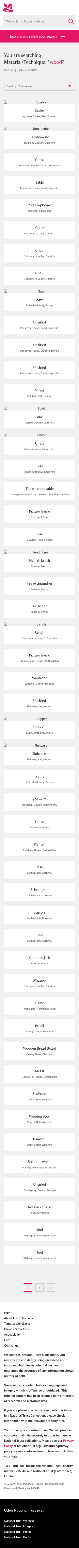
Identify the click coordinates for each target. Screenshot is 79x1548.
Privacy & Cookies (16, 1329)
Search (71, 19)
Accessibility (12, 1334)
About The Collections (18, 1318)
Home (8, 1312)
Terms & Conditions (17, 1323)
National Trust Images (18, 1526)
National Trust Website (19, 1520)
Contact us (11, 1345)
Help (7, 1340)
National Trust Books (18, 1537)
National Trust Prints (17, 1531)
